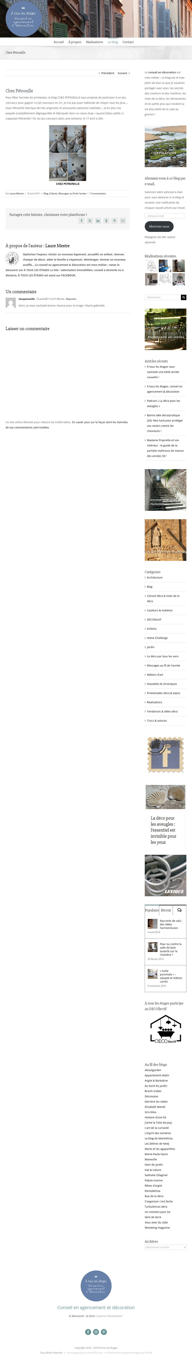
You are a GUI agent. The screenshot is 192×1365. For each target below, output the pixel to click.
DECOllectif (154, 619)
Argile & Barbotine (156, 1080)
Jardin (150, 647)
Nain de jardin (154, 1164)
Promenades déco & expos (163, 693)
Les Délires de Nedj (157, 1143)
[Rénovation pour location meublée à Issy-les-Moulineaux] (178, 279)
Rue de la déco (154, 1196)
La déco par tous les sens (163, 656)
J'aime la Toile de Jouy (158, 1122)
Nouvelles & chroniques (162, 684)
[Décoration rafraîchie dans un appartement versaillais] (164, 266)
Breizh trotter (153, 1091)
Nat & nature (153, 1170)
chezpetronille (27, 298)
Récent (166, 910)
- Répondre (70, 298)
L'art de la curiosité (157, 1128)
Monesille (151, 1159)
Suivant (122, 73)
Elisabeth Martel (155, 1107)
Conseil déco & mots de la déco (163, 598)
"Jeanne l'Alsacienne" (109, 1316)
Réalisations (154, 702)
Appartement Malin (157, 1075)
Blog (46, 193)
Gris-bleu (150, 1112)
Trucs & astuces (157, 720)
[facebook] (88, 1332)
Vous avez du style (156, 1222)
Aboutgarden (153, 1070)
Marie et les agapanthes (160, 1149)
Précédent (107, 73)
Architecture (155, 577)
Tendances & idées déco (162, 711)
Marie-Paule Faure (156, 1154)
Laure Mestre (17, 193)
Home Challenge (157, 638)
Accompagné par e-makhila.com (84, 1352)
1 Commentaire (97, 193)
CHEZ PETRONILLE (68, 184)
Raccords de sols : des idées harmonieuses (171, 924)
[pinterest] (104, 1332)
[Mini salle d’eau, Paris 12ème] (178, 266)
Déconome (151, 1096)
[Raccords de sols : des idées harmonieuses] (153, 921)
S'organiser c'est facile (159, 1201)
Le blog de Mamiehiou (159, 1138)
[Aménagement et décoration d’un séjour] (164, 279)
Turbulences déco (156, 1206)
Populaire (152, 910)
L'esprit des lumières (158, 1133)
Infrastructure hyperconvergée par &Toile (129, 1352)
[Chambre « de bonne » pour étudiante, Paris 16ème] (151, 266)
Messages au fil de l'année (72, 193)
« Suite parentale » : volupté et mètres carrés (171, 976)
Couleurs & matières (160, 610)
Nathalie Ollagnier (156, 1175)
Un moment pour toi (157, 1212)
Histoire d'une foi (155, 1117)
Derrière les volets (156, 1101)
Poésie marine (154, 1180)
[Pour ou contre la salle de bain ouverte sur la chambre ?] (153, 945)
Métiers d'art (155, 674)
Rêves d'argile (153, 1185)
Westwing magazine (157, 1227)
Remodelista (152, 1191)
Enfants (53, 193)
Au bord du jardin (156, 1086)
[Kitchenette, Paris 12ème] (151, 279)
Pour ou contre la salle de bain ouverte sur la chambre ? (171, 949)
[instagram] (96, 1332)
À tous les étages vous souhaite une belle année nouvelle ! (163, 372)
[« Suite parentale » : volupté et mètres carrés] (153, 971)
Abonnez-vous (159, 226)
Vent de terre (153, 1217)
